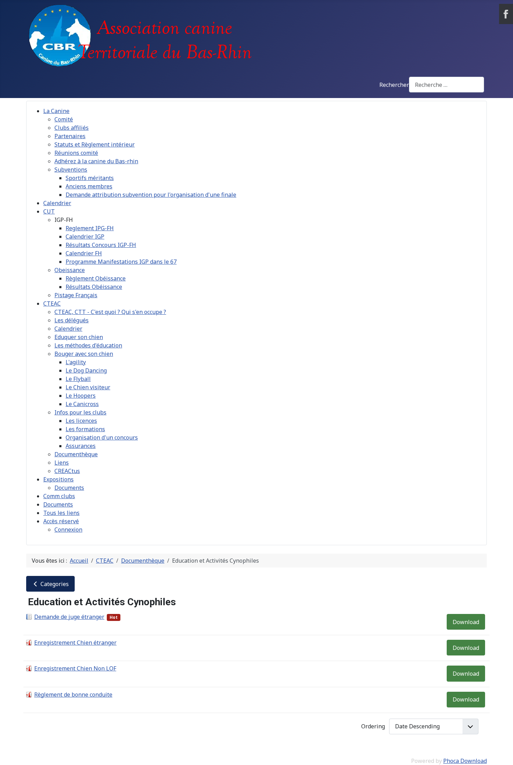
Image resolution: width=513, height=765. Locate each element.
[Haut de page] (500, 752)
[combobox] (446, 84)
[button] (63, 220)
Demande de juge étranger (69, 617)
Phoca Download (465, 761)
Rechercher (394, 85)
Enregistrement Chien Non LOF (75, 668)
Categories (54, 584)
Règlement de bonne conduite (73, 694)
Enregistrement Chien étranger (75, 642)
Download (466, 622)
